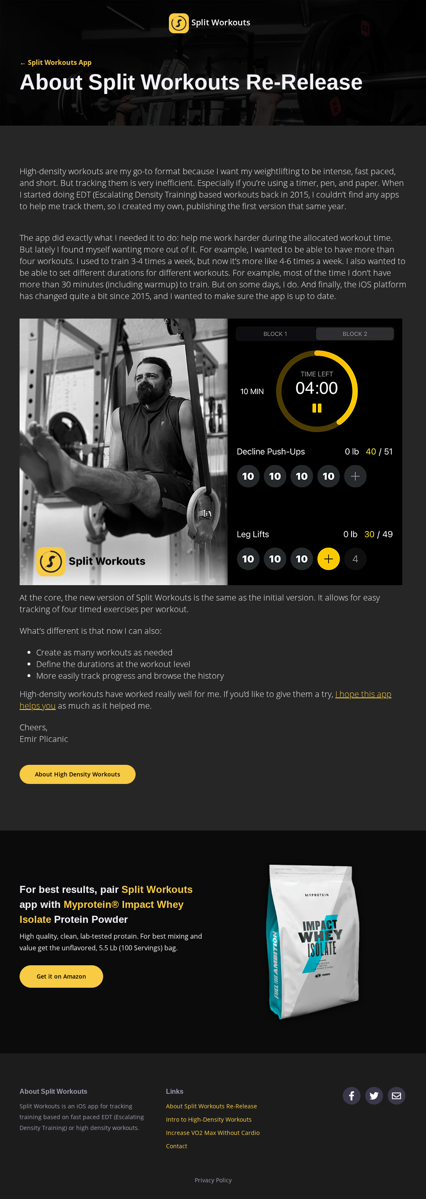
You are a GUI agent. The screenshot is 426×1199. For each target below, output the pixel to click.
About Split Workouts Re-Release (211, 1106)
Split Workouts (219, 22)
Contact (176, 1146)
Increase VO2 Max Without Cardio (213, 1133)
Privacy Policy (213, 1180)
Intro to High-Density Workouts (209, 1119)
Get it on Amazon (61, 976)
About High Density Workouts (77, 774)
